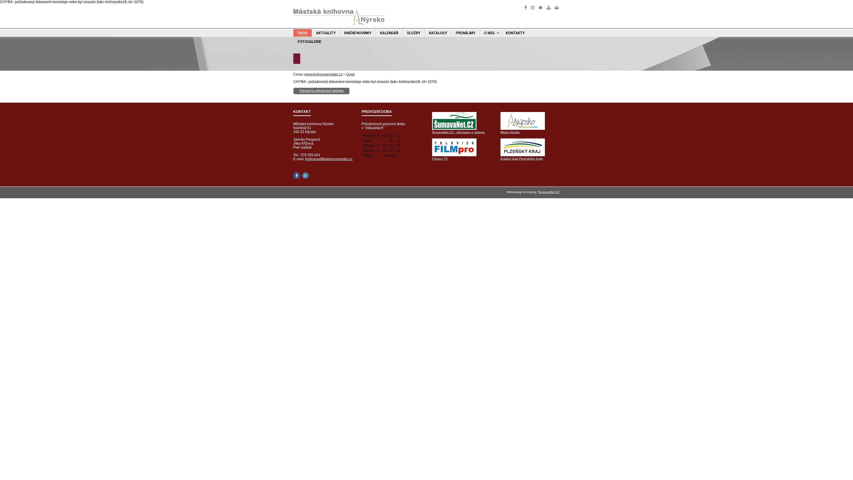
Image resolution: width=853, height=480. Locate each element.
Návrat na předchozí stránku (321, 91)
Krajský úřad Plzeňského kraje (521, 158)
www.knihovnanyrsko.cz (323, 74)
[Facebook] (296, 175)
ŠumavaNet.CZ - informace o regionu (458, 132)
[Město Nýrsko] (522, 128)
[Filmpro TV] (454, 155)
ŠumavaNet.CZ (549, 192)
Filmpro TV (440, 158)
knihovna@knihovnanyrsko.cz (329, 159)
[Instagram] (305, 175)
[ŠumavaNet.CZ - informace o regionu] (454, 128)
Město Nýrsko (510, 132)
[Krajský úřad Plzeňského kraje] (522, 155)
